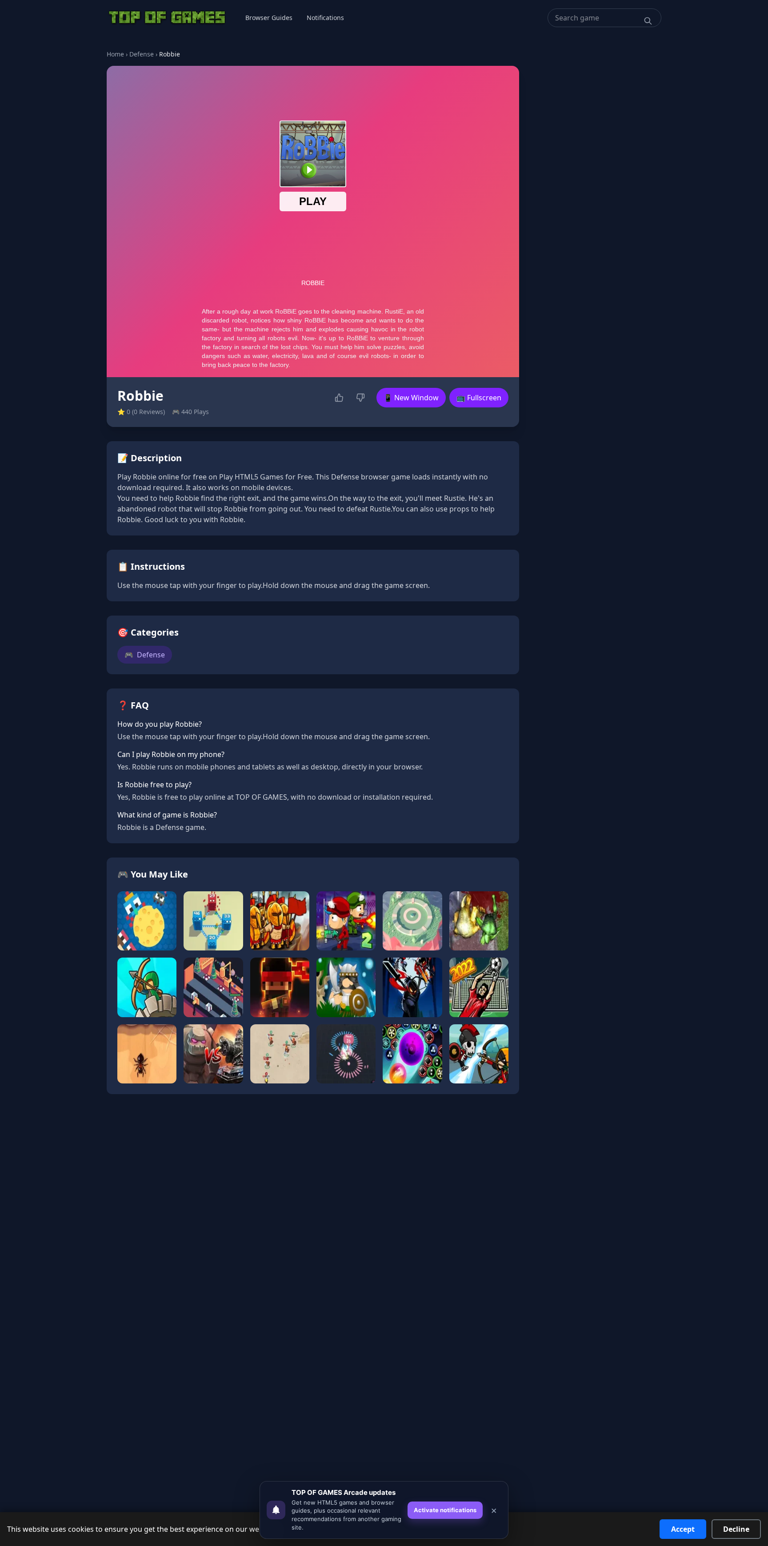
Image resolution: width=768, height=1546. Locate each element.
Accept (683, 1529)
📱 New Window (411, 398)
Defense (141, 54)
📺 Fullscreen (478, 398)
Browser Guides (268, 17)
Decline (736, 1529)
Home (115, 54)
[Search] (648, 21)
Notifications (325, 17)
